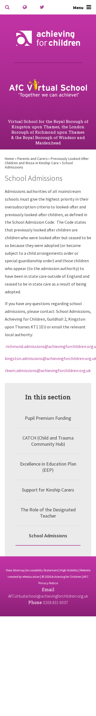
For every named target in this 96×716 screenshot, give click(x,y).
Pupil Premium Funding (48, 418)
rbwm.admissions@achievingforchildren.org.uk (48, 370)
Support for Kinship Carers (48, 490)
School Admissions (48, 536)
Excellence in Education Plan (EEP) (48, 467)
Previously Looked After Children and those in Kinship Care (47, 160)
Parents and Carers (32, 158)
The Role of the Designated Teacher (48, 513)
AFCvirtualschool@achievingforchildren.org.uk (48, 596)
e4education (31, 577)
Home (9, 158)
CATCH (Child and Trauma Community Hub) (48, 441)
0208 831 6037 (55, 602)
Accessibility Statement (42, 570)
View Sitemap (15, 570)
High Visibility (69, 570)
